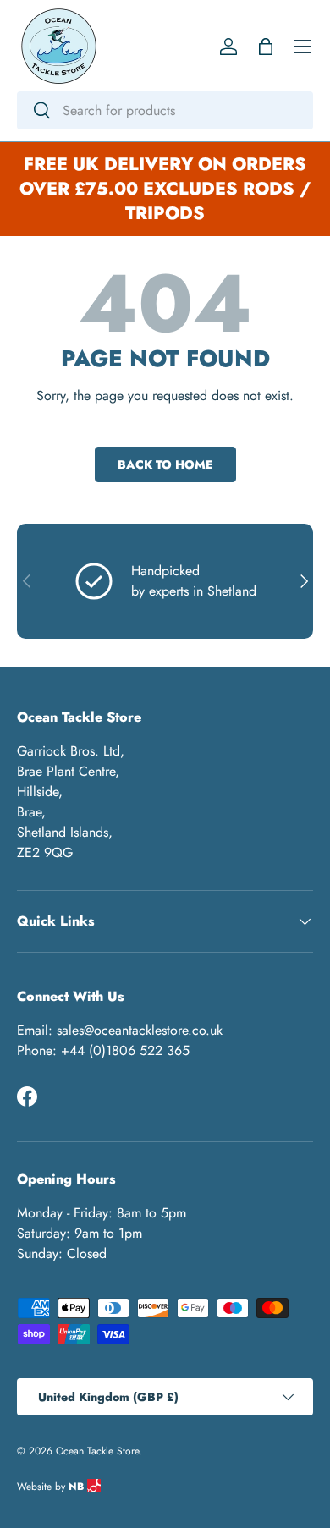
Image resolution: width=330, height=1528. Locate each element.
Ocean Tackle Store (97, 1451)
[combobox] (165, 110)
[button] (265, 46)
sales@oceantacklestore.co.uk (140, 1030)
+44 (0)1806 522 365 (125, 1050)
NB (78, 1486)
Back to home (165, 464)
